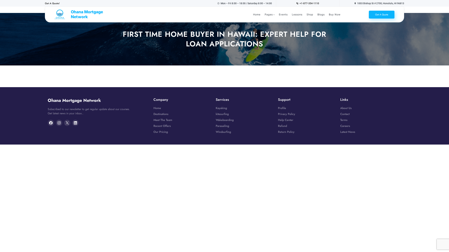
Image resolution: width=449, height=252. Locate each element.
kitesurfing (222, 114)
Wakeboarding (225, 120)
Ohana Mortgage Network (87, 14)
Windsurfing (223, 132)
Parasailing (222, 126)
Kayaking (221, 108)
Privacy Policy (286, 114)
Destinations (160, 114)
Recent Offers (162, 126)
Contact (345, 114)
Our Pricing (160, 132)
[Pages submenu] (274, 14)
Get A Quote (381, 14)
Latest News (347, 132)
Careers (345, 126)
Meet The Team (162, 120)
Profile (282, 108)
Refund (282, 126)
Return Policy (286, 132)
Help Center (285, 120)
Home (157, 108)
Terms (343, 120)
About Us (346, 108)
